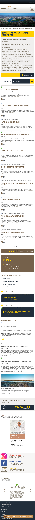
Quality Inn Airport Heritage (12, 232)
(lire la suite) (16, 96)
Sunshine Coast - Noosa (10, 281)
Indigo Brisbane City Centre (12, 167)
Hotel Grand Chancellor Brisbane (15, 106)
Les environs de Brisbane (12, 269)
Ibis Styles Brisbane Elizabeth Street (15, 134)
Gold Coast (6, 278)
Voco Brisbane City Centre (12, 200)
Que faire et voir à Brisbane (13, 266)
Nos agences (30, 2)
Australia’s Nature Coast (10, 287)
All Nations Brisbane (9, 89)
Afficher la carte (28, 75)
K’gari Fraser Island (9, 284)
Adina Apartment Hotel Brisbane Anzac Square (17, 184)
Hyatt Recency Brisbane (10, 122)
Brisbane (7, 264)
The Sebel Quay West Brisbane (12, 216)
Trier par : (7, 81)
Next (30, 434)
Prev (4, 434)
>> (20, 247)
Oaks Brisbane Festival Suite (12, 150)
